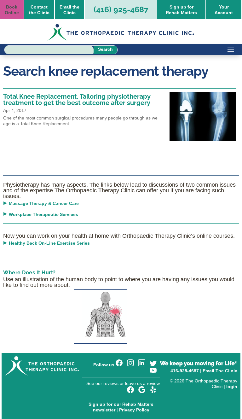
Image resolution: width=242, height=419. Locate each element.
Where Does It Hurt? (29, 273)
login (231, 386)
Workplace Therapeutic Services (43, 214)
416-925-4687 (184, 370)
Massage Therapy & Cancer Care (44, 203)
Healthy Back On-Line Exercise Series (49, 243)
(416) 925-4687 (121, 9)
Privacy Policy (134, 409)
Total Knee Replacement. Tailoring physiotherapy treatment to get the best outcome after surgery (77, 100)
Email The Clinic (220, 370)
